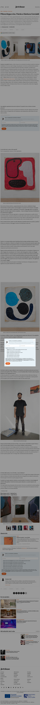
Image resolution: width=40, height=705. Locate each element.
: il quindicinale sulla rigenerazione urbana (14, 352)
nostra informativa (19, 359)
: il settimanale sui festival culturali (13, 356)
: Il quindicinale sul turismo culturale (13, 355)
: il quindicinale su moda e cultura (13, 353)
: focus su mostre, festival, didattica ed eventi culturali (17, 349)
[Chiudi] (34, 340)
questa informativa (26, 360)
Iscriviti (8, 363)
